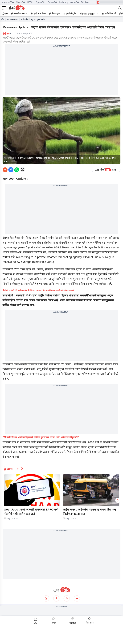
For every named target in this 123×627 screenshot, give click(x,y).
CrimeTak (52, 2)
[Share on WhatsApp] (16, 169)
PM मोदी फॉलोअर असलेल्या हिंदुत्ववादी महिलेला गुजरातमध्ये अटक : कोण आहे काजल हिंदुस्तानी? (41, 437)
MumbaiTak (8, 2)
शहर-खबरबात (88, 14)
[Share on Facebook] (10, 169)
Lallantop (63, 2)
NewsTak (20, 2)
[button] (32, 490)
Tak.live (85, 2)
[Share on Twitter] (22, 169)
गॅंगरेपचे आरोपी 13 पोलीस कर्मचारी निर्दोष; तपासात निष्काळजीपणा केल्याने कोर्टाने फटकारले (38, 290)
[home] (61, 589)
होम (2, 19)
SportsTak (41, 2)
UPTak (30, 2)
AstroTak (74, 2)
